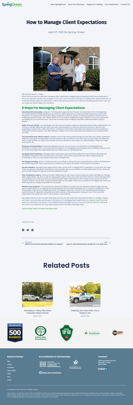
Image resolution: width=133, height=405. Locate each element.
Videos (9, 373)
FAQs (8, 377)
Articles (9, 364)
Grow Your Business (76, 4)
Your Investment (111, 4)
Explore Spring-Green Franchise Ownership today (39, 209)
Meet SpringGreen (58, 4)
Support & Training (94, 4)
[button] (23, 230)
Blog (8, 361)
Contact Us (125, 4)
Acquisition (10, 367)
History (9, 380)
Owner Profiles (11, 370)
